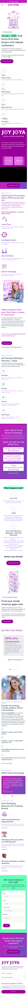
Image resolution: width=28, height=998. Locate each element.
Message (5, 914)
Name (4, 893)
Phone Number (6, 907)
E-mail (4, 900)
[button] (2, 5)
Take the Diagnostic (7, 621)
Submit (6, 925)
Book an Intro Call (14, 1)
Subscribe (13, 991)
